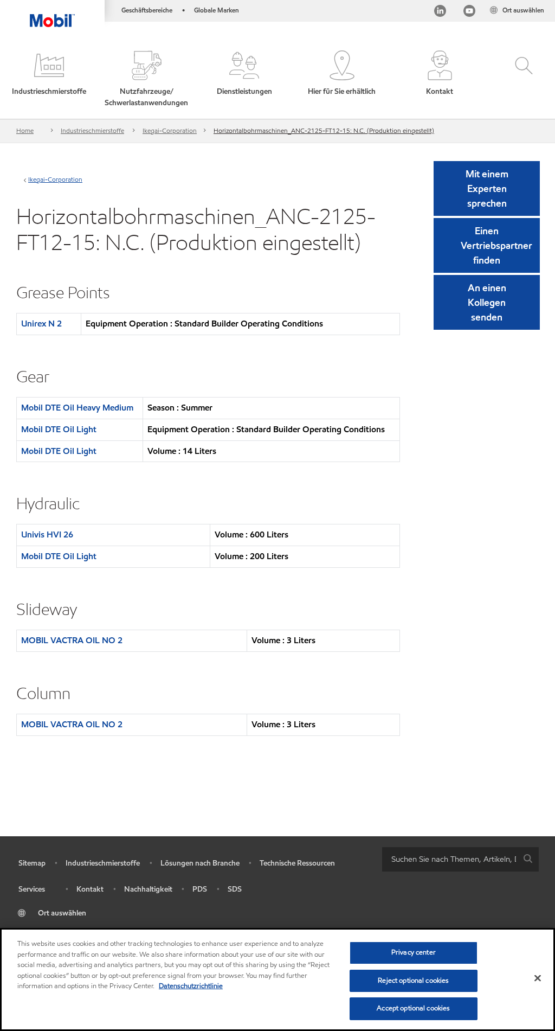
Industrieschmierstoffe (92, 130)
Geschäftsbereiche (146, 10)
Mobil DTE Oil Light (58, 429)
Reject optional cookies (413, 980)
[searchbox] (449, 859)
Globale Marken (216, 10)
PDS (199, 889)
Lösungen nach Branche (200, 863)
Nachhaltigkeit (148, 889)
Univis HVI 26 (47, 534)
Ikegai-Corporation (170, 130)
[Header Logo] (52, 13)
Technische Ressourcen (297, 863)
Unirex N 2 (41, 323)
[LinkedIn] (440, 12)
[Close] (538, 978)
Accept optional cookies (413, 1008)
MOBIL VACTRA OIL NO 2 (71, 640)
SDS (235, 889)
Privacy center (413, 952)
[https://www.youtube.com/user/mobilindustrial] (469, 12)
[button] (48, 79)
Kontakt (90, 889)
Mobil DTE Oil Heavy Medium (77, 407)
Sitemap (32, 863)
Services (31, 889)
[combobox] (460, 859)
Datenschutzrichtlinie (191, 986)
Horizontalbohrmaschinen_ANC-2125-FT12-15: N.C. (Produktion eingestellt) (324, 130)
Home (25, 130)
